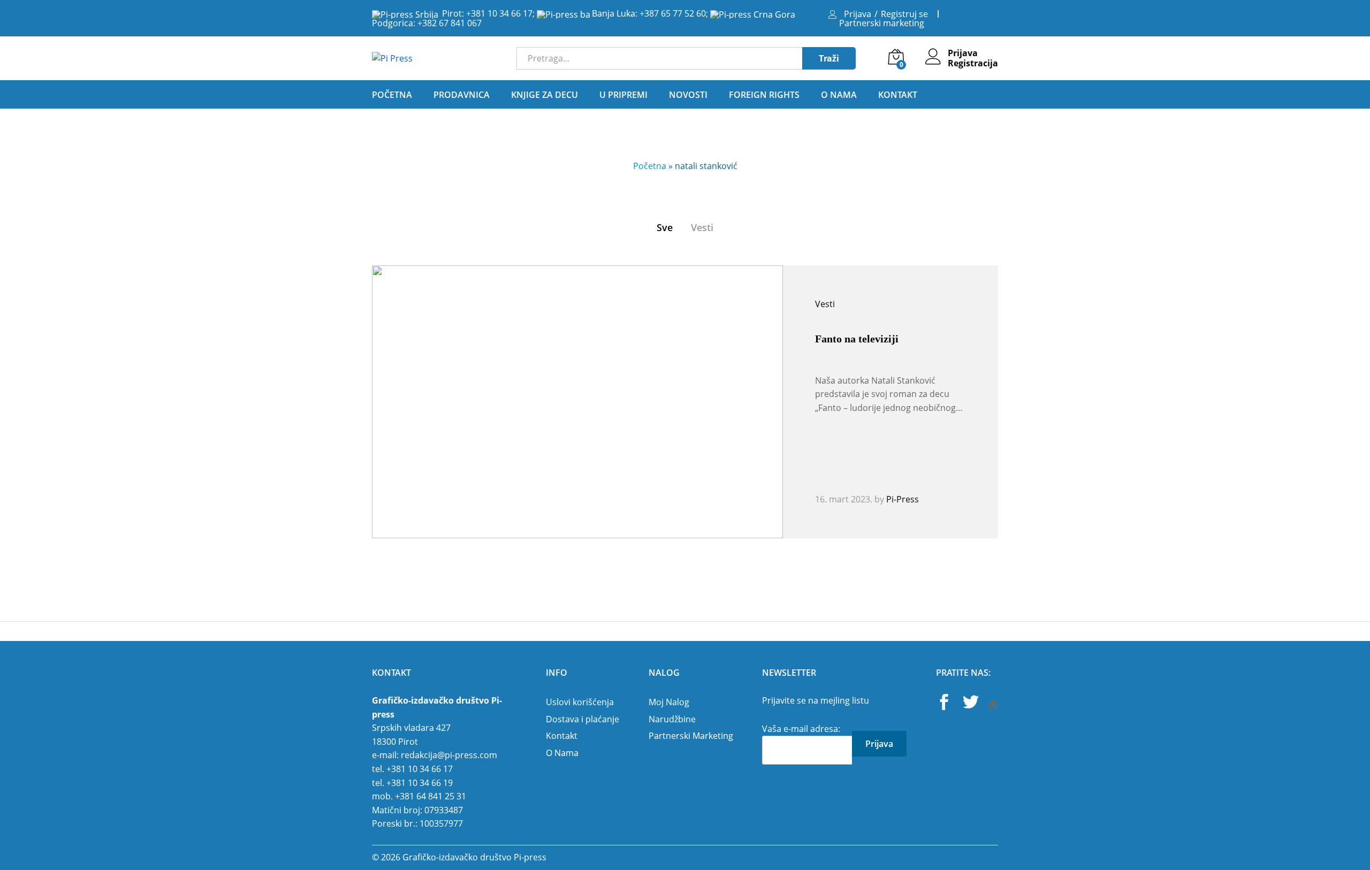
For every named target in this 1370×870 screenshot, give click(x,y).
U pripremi (623, 94)
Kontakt (897, 94)
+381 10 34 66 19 (419, 783)
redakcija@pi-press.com (449, 755)
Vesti (702, 227)
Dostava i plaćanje (582, 719)
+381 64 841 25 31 (430, 796)
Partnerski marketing (881, 23)
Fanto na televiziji (857, 339)
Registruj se (904, 14)
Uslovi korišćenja (580, 702)
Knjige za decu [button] (544, 94)
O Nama (839, 94)
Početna (392, 94)
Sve (665, 227)
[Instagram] (993, 706)
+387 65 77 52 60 (673, 13)
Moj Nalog (669, 702)
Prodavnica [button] (461, 94)
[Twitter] (970, 703)
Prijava (857, 14)
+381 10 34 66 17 (499, 13)
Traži (829, 58)
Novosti (688, 94)
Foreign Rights (764, 94)
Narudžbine (672, 719)
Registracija (973, 63)
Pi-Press (902, 499)
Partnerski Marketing (691, 736)
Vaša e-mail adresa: (801, 729)
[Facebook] (944, 703)
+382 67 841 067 (449, 23)
